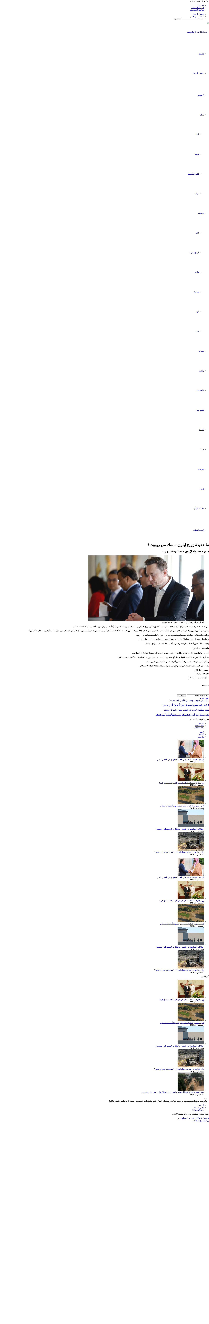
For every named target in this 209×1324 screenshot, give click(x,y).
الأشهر (201, 732)
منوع (197, 331)
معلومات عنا (199, 1107)
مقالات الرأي (199, 508)
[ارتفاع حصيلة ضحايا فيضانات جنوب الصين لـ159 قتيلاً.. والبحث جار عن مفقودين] (191, 1090)
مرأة (202, 449)
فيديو (202, 489)
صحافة (201, 351)
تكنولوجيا (200, 410)
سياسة (196, 292)
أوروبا (197, 154)
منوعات (201, 469)
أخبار (202, 115)
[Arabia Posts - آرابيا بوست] (198, 32)
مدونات (201, 213)
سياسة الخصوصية (197, 10)
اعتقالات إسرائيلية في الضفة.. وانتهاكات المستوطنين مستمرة (180, 829)
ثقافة (197, 272)
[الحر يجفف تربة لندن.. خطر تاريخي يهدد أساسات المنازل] (191, 803)
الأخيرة (201, 734)
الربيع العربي (194, 252)
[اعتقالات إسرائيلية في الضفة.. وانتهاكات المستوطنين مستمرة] (191, 827)
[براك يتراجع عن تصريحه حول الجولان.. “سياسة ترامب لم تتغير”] (191, 850)
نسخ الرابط (181, 696)
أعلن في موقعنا (198, 1110)
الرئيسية (201, 95)
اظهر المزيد (204, 698)
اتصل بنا (201, 5)
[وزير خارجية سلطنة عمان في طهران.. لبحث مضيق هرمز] (191, 780)
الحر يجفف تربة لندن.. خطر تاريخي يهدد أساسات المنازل (182, 806)
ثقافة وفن (200, 390)
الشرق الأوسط (193, 174)
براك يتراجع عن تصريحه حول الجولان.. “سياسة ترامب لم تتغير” (179, 852)
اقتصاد (201, 430)
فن (198, 311)
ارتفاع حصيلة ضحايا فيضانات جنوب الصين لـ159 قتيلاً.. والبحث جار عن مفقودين (173, 1092)
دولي (197, 193)
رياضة (201, 371)
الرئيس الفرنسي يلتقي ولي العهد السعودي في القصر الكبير (180, 759)
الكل (197, 134)
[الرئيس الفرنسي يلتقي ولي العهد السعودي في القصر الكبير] (191, 757)
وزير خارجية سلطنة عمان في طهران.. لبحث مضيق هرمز (181, 783)
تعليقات (201, 737)
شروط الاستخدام (197, 8)
